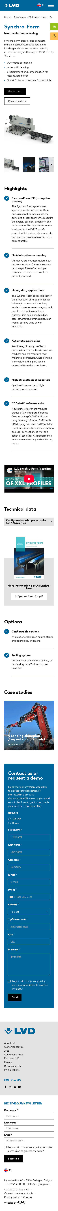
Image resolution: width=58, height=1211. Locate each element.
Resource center (13, 1066)
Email (7, 1134)
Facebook (5, 1087)
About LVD (10, 1043)
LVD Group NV (21, 1189)
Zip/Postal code (17, 919)
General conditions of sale (18, 1193)
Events (8, 1062)
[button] (51, 164)
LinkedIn (14, 1087)
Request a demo (17, 101)
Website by (10, 1202)
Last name (14, 844)
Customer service (14, 1046)
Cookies (27, 1197)
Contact (16, 818)
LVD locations (11, 1069)
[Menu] (51, 5)
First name (14, 829)
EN (44, 5)
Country (12, 904)
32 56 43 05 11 (17, 1184)
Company (13, 859)
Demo (15, 823)
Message (13, 949)
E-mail (11, 874)
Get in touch (15, 91)
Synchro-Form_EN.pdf (30, 596)
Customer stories (13, 1054)
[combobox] (11, 897)
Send (15, 997)
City (10, 934)
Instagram (10, 1087)
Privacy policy (11, 1197)
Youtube (19, 1087)
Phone (11, 889)
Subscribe (13, 1158)
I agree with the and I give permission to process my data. (29, 985)
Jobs (6, 1050)
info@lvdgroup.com (39, 1184)
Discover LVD (11, 1058)
